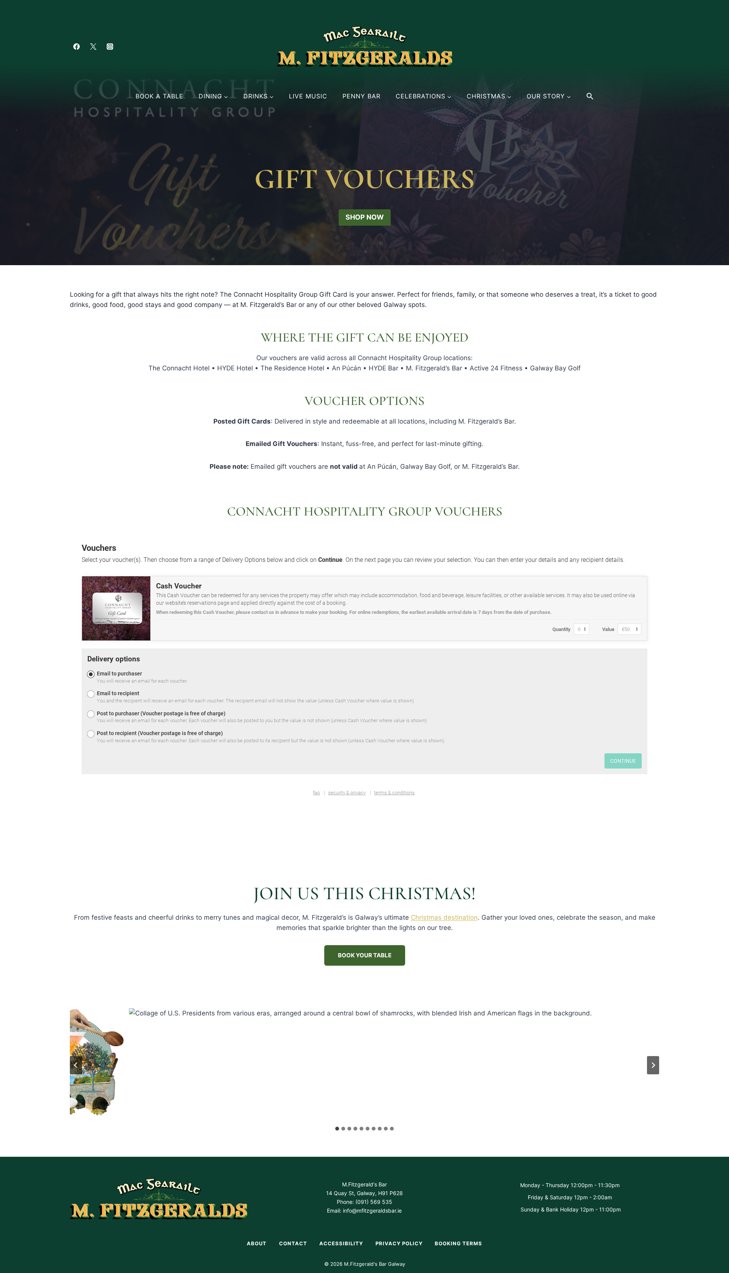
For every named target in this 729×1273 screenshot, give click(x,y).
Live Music (308, 96)
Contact (293, 1243)
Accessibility (341, 1243)
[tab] (337, 1129)
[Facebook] (76, 46)
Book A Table (159, 96)
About (257, 1243)
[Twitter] (93, 46)
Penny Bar (361, 96)
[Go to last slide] (76, 1065)
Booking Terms (458, 1243)
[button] (590, 96)
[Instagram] (109, 46)
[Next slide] (653, 1065)
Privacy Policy (399, 1243)
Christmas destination (444, 917)
